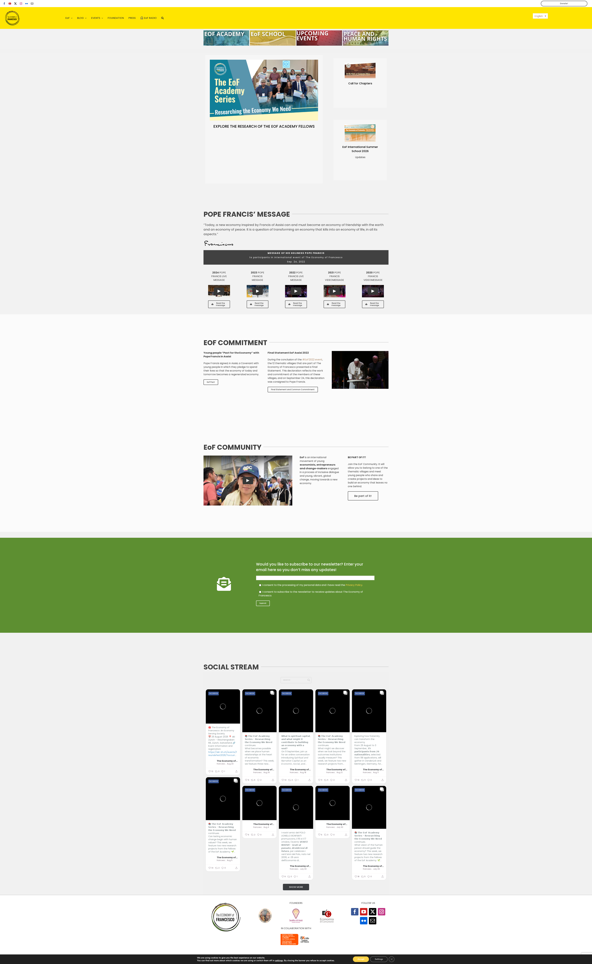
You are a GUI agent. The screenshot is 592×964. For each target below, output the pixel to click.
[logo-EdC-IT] (327, 909)
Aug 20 (230, 764)
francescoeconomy (221, 764)
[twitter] (15, 3)
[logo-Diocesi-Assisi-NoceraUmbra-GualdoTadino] (265, 909)
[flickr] (26, 3)
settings (279, 960)
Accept (361, 959)
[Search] (162, 18)
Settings (379, 959)
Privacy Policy (354, 585)
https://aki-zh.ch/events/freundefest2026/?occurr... (222, 754)
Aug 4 (266, 827)
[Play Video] (219, 291)
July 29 (376, 869)
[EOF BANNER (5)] (226, 31)
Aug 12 (340, 772)
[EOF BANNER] (365, 31)
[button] (540, 16)
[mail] (32, 3)
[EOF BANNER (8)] (273, 31)
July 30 (303, 869)
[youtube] (10, 3)
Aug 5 (229, 860)
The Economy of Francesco (227, 760)
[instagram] (21, 3)
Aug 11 (376, 772)
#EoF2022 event (312, 359)
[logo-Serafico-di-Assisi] (296, 909)
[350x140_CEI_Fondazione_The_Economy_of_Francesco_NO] (296, 934)
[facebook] (4, 3)
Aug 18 (303, 772)
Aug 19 (266, 772)
